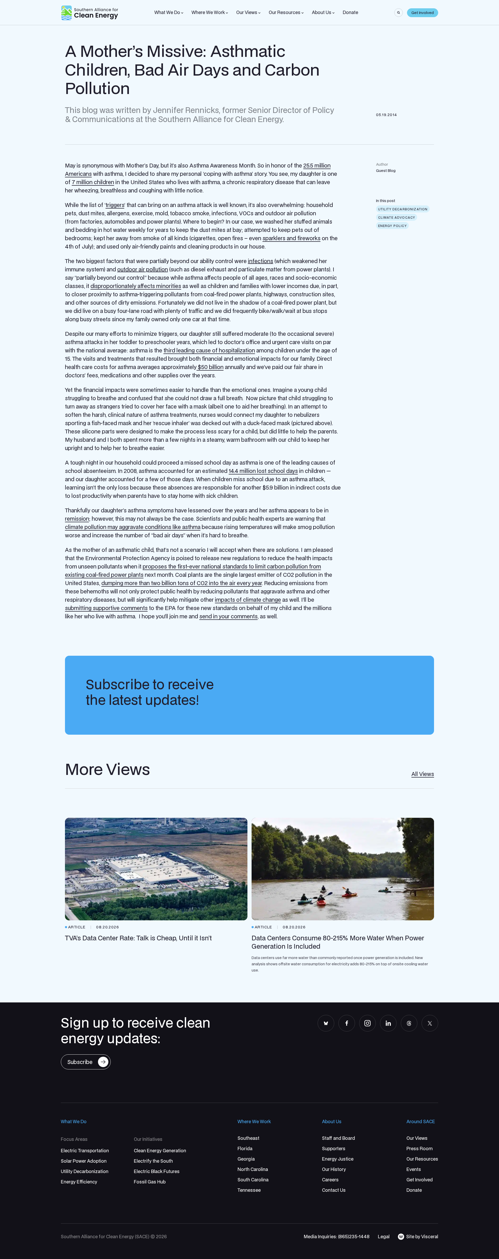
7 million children (93, 182)
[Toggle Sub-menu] (182, 13)
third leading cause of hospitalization (209, 350)
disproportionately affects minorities (135, 286)
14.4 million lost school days (263, 470)
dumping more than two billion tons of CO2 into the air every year (181, 583)
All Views (422, 774)
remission (77, 518)
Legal (384, 1237)
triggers (115, 205)
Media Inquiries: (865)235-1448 (337, 1237)
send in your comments (228, 616)
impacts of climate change (248, 599)
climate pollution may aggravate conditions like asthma (132, 527)
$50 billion (210, 367)
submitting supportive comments (106, 608)
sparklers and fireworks (291, 238)
